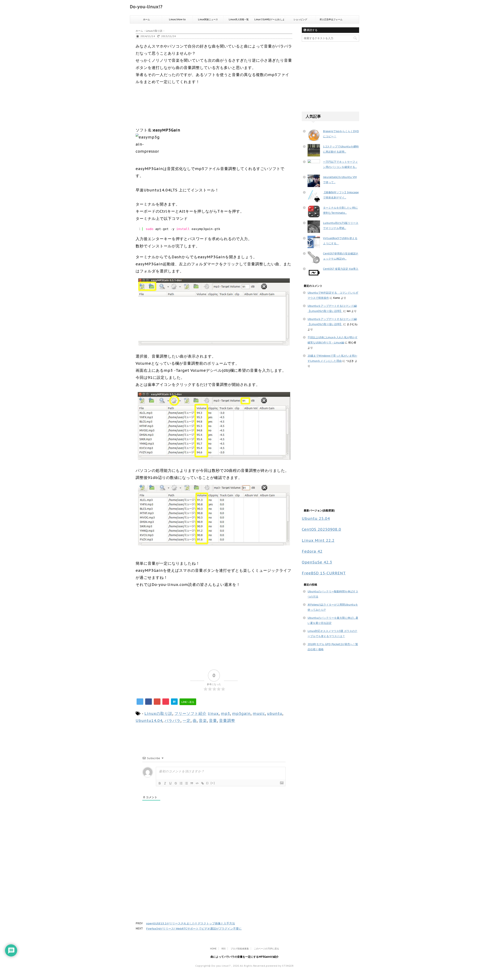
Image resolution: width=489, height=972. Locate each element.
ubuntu (274, 713)
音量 (213, 720)
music (259, 713)
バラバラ (172, 720)
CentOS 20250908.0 (321, 529)
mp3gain (241, 713)
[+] (213, 783)
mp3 (225, 713)
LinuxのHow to (177, 19)
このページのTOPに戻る (266, 948)
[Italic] (165, 783)
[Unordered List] (186, 783)
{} (207, 783)
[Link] (202, 783)
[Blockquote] (191, 783)
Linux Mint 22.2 (318, 540)
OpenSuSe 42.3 (317, 562)
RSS (224, 948)
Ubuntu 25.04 (316, 518)
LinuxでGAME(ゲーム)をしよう (269, 20)
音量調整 (227, 720)
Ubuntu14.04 (149, 720)
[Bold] (159, 783)
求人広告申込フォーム (331, 19)
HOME (213, 948)
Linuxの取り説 (158, 713)
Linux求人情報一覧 (239, 19)
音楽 (203, 720)
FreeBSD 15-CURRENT (324, 573)
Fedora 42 (312, 551)
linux (213, 713)
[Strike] (175, 783)
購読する (311, 30)
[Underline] (170, 783)
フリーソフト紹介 (190, 713)
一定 (187, 720)
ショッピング (300, 19)
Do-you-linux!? (146, 6)
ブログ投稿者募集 (240, 948)
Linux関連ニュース (208, 19)
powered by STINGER (280, 965)
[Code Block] (197, 783)
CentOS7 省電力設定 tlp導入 (340, 269)
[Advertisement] (205, 112)
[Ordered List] (181, 783)
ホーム (146, 19)
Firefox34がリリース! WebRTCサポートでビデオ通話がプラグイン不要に (194, 928)
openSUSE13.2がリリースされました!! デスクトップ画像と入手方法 (190, 923)
